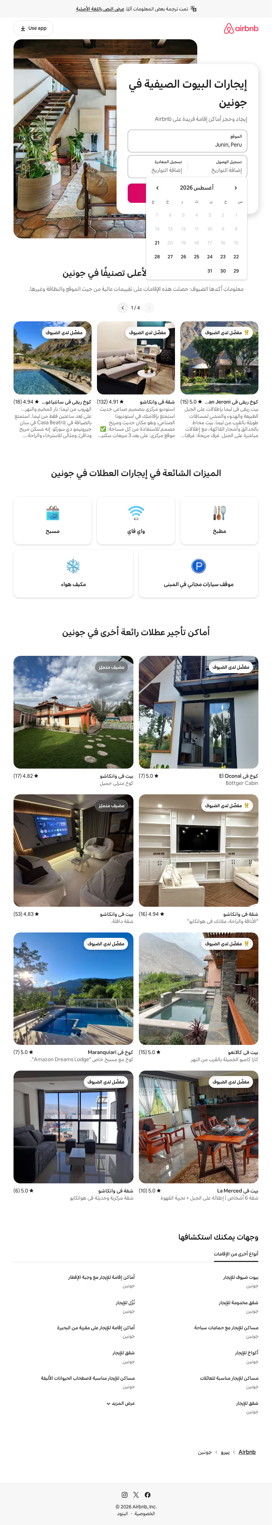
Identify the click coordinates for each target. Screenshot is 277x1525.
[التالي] (123, 307)
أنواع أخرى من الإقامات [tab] (236, 1254)
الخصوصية (144, 1513)
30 (223, 271)
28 (157, 257)
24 (209, 257)
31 (209, 271)
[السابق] (149, 307)
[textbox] (217, 171)
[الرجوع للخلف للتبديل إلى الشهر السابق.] (235, 188)
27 (170, 257)
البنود (122, 1513)
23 (223, 257)
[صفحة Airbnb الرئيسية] (241, 28)
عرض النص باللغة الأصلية (100, 9)
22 (236, 257)
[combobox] (187, 145)
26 (183, 257)
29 (236, 271)
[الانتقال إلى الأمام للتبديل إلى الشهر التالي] (158, 188)
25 (196, 257)
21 (157, 243)
